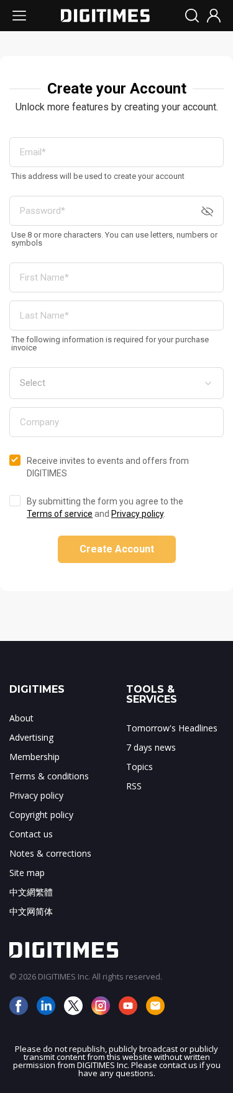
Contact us (31, 834)
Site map (27, 873)
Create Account (117, 549)
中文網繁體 (31, 892)
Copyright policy (41, 815)
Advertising (31, 737)
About (21, 718)
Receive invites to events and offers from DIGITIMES (108, 467)
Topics (139, 767)
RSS (134, 786)
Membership (34, 757)
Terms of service (60, 514)
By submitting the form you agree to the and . (105, 507)
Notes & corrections (50, 853)
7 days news (151, 747)
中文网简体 (31, 911)
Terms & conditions (49, 776)
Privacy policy (137, 514)
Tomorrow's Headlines (171, 728)
